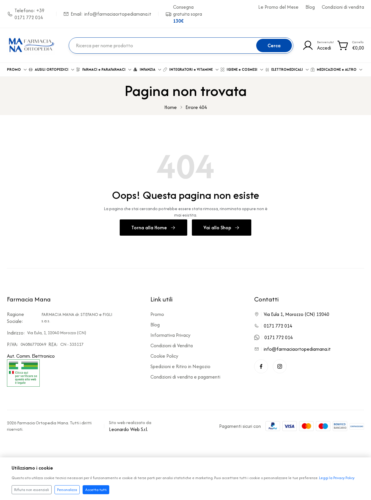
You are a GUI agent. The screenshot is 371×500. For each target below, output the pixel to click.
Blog (310, 6)
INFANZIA (147, 69)
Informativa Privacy (170, 335)
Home (170, 107)
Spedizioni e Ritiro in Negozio (180, 366)
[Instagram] (280, 366)
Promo (157, 314)
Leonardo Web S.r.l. (128, 429)
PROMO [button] (14, 69)
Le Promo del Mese (278, 6)
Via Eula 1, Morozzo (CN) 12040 (296, 314)
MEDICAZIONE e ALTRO (337, 69)
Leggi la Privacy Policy (336, 478)
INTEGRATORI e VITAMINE (191, 69)
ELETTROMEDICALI (287, 69)
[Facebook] (261, 366)
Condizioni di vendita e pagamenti (185, 376)
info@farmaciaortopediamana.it (297, 349)
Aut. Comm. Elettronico (31, 355)
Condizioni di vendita (343, 6)
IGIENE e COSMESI (242, 69)
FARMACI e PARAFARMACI (104, 69)
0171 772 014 (278, 325)
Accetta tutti (96, 489)
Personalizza (67, 489)
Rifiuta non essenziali (31, 489)
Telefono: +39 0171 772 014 (29, 14)
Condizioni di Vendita (171, 345)
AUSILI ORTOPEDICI (51, 69)
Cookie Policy (164, 355)
